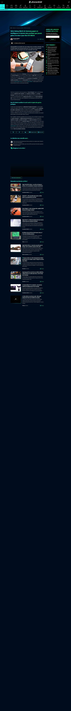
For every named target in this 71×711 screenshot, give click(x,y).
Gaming (11, 7)
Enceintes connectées (19, 9)
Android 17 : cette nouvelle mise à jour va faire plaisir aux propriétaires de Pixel (32, 196)
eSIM (44, 8)
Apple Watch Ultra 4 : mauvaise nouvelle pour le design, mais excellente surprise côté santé (32, 246)
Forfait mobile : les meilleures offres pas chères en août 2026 (53, 71)
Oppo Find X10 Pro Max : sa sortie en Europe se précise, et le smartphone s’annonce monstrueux (32, 185)
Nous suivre (41, 132)
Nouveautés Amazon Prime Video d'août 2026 (53, 63)
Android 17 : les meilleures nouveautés (52, 52)
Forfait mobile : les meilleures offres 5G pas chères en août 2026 (53, 68)
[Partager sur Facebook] (19, 132)
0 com (38, 39)
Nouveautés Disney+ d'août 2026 (53, 61)
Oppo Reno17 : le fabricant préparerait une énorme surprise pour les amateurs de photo (33, 220)
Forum (63, 7)
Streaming (50, 7)
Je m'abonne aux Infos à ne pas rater (19, 43)
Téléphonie (2, 7)
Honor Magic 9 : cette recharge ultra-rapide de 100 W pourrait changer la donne (33, 209)
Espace (20, 7)
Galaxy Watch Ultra (18, 81)
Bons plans (25, 7)
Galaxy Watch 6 (14, 126)
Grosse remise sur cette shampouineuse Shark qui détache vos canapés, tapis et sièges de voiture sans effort (33, 259)
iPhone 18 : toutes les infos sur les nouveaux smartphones (53, 54)
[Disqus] (27, 164)
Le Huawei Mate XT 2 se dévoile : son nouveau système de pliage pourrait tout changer (32, 285)
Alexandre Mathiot (16, 38)
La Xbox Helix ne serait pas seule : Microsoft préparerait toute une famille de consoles (31, 297)
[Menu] (2, 2)
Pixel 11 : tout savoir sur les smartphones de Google (52, 50)
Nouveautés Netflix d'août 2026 (53, 60)
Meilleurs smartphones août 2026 (53, 72)
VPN (34, 7)
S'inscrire (52, 39)
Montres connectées (26, 9)
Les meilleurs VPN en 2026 (52, 73)
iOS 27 (49, 56)
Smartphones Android (25, 192)
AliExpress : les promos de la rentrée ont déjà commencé (52, 47)
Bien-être (68, 7)
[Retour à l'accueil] (35, 2)
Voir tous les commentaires (16, 177)
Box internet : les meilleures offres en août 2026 (53, 66)
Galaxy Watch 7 (30, 81)
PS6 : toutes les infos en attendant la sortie (53, 58)
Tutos (30, 7)
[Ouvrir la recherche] (69, 2)
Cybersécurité (40, 7)
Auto (16, 7)
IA (54, 7)
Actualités (59, 7)
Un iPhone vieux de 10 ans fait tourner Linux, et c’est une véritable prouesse (32, 233)
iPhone (23, 241)
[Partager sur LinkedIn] (25, 132)
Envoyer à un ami (33, 132)
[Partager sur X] (13, 132)
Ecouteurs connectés (12, 9)
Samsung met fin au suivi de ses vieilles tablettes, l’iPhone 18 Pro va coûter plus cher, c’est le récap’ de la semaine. (33, 273)
